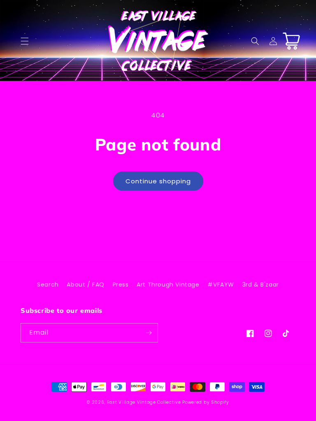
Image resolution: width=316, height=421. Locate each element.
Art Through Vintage (168, 284)
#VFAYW (220, 284)
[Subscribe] (148, 332)
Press (121, 284)
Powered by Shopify (205, 402)
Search (48, 284)
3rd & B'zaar (260, 284)
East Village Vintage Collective (144, 402)
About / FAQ (86, 284)
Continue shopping (158, 181)
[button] (25, 41)
